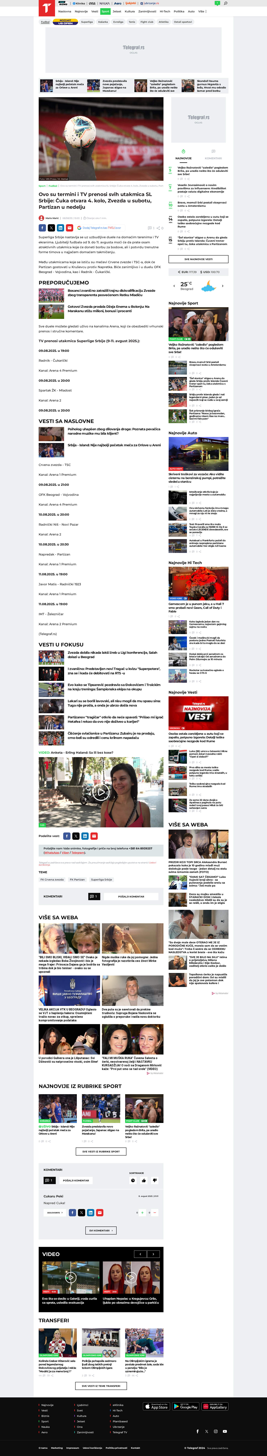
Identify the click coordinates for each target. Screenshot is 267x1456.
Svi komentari (101, 1230)
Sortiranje (136, 1173)
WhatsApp (51, 852)
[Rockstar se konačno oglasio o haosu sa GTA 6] (178, 676)
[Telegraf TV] (224, 1431)
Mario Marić (52, 218)
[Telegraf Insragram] (215, 1431)
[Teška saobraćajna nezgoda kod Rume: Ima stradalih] (178, 789)
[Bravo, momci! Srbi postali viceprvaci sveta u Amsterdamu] (178, 368)
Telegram (78, 852)
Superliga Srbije (101, 879)
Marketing (57, 1448)
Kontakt (135, 1448)
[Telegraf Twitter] (206, 1431)
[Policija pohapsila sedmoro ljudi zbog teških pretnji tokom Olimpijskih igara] (101, 1342)
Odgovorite (54, 1212)
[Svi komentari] (133, 1180)
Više (201, 11)
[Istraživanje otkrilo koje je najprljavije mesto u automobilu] (178, 497)
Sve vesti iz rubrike (101, 1151)
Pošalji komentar (131, 896)
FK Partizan (77, 879)
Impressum (72, 1448)
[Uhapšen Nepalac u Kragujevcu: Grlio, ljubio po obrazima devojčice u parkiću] (131, 1277)
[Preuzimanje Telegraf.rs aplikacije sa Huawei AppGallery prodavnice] (214, 1406)
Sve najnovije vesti (199, 259)
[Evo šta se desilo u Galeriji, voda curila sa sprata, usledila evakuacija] (70, 1277)
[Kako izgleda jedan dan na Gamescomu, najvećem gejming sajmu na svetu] (178, 627)
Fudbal (53, 185)
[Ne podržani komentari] (154, 1180)
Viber (65, 852)
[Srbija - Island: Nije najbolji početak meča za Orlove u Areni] (46, 85)
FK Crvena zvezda (52, 879)
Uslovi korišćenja (92, 1448)
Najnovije (183, 303)
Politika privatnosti (116, 1448)
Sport (42, 185)
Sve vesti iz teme (101, 1385)
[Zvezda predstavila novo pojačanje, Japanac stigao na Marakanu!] (93, 85)
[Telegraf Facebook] (197, 1431)
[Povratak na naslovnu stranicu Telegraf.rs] (47, 8)
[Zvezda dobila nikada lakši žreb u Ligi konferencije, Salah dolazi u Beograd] (51, 657)
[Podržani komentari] (143, 1180)
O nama (43, 1448)
